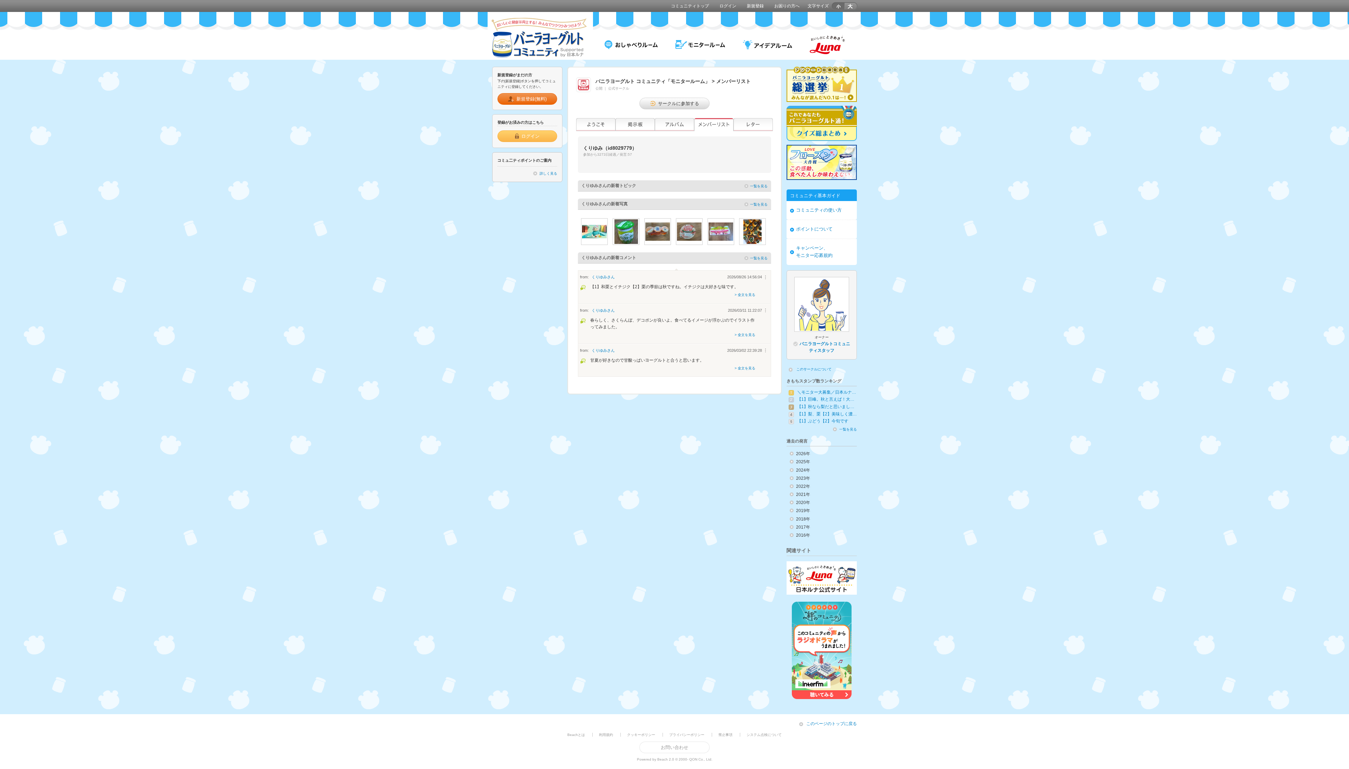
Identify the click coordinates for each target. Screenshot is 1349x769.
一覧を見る (759, 186)
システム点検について (764, 735)
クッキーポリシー (641, 735)
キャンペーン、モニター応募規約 (814, 251)
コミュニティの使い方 (819, 210)
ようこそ (595, 124)
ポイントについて (814, 229)
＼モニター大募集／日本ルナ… (826, 392)
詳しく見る (548, 173)
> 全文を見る (745, 295)
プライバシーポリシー (686, 735)
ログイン (727, 6)
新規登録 (755, 6)
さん (603, 277)
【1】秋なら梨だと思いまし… (825, 406)
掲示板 (635, 124)
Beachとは (576, 735)
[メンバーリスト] (714, 124)
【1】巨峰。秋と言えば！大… (825, 399)
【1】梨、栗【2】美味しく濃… (827, 414)
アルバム (674, 124)
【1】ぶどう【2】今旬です (822, 421)
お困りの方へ (787, 6)
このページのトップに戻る (831, 723)
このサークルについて (814, 369)
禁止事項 (725, 735)
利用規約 (606, 735)
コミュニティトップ (690, 6)
